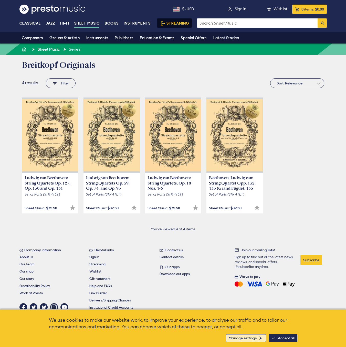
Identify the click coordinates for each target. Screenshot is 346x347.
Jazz (50, 23)
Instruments (97, 37)
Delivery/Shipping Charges (110, 300)
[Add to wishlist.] (72, 207)
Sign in (240, 9)
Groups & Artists (64, 37)
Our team (27, 264)
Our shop (26, 271)
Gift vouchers (99, 279)
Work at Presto (31, 293)
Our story (26, 279)
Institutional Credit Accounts (111, 307)
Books (112, 23)
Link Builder (98, 293)
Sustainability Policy (34, 286)
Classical (30, 23)
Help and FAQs (100, 286)
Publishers (124, 37)
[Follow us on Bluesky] (45, 307)
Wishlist (280, 9)
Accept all (286, 338)
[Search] (322, 23)
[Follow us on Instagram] (55, 307)
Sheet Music (87, 23)
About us (26, 257)
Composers (32, 37)
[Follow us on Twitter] (35, 307)
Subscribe (311, 260)
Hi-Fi (64, 23)
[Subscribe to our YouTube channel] (65, 307)
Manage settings (243, 338)
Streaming (177, 23)
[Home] (25, 49)
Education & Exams (157, 37)
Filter (65, 83)
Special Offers (193, 37)
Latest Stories (226, 37)
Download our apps (175, 274)
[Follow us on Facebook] (24, 307)
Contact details (172, 257)
